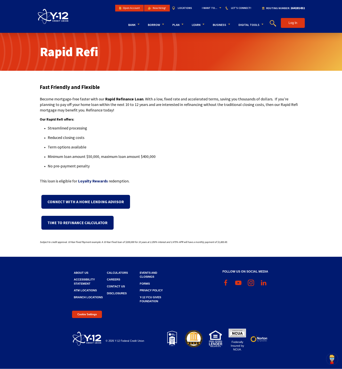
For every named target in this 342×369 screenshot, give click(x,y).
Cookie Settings (87, 314)
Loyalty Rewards (93, 180)
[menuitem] (184, 8)
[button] (293, 23)
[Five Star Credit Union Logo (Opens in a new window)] (194, 338)
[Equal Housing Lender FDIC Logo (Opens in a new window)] (215, 338)
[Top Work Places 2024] (172, 338)
